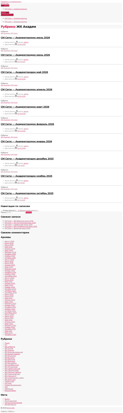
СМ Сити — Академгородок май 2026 (24, 72)
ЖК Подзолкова (11, 367)
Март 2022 (9, 324)
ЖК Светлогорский (12, 369)
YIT (6, 345)
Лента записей (11, 401)
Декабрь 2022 (10, 307)
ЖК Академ (5, 33)
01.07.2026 (21, 62)
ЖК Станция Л (10, 376)
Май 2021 (8, 331)
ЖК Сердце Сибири (13, 372)
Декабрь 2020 (10, 335)
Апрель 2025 (10, 265)
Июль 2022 (9, 316)
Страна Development (13, 385)
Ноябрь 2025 (10, 256)
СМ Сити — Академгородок (16, 9)
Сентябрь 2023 (11, 292)
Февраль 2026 (10, 252)
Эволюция (9, 389)
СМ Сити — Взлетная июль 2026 (17, 228)
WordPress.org (10, 404)
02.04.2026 (21, 114)
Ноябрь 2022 (10, 309)
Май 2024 (8, 282)
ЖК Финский (10, 380)
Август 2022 (9, 314)
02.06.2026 (21, 79)
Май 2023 (8, 298)
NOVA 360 (5, 3)
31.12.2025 (21, 165)
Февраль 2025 (10, 269)
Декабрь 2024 (10, 272)
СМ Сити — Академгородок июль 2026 (25, 37)
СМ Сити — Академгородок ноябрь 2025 (26, 176)
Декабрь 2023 (10, 289)
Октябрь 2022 (10, 311)
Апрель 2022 (10, 322)
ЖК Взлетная (10, 359)
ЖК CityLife (9, 348)
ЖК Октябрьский (12, 365)
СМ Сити (14, 33)
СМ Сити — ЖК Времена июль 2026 (19, 221)
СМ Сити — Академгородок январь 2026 (26, 141)
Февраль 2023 (10, 303)
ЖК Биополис (10, 356)
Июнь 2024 (9, 280)
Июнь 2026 (9, 245)
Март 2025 (9, 267)
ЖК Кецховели (11, 363)
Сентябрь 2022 (11, 313)
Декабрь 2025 (10, 254)
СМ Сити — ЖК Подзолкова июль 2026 (20, 223)
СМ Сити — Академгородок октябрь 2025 (27, 193)
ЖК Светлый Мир (12, 370)
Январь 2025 (10, 271)
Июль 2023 (9, 294)
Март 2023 (9, 302)
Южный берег (10, 391)
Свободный (9, 381)
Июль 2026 (9, 243)
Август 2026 (9, 241)
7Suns (7, 343)
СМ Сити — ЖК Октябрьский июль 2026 (21, 226)
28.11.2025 (21, 183)
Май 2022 (8, 320)
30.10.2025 (21, 200)
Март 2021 (9, 333)
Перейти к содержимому (11, 2)
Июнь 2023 (9, 296)
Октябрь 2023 (10, 291)
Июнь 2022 (9, 318)
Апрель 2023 (10, 300)
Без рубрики (10, 347)
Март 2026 (9, 250)
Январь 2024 (10, 287)
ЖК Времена (10, 361)
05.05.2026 (21, 96)
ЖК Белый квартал (12, 354)
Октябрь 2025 (10, 258)
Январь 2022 (10, 327)
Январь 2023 (10, 305)
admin (26, 42)
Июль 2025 (9, 261)
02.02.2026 (21, 148)
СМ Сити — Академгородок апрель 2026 (26, 89)
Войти (7, 399)
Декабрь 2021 (10, 329)
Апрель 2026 (10, 249)
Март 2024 (9, 285)
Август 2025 (9, 260)
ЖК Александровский (14, 352)
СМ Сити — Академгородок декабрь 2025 (27, 158)
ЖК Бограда (10, 358)
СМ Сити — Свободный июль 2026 (18, 225)
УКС (6, 387)
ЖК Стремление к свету (14, 378)
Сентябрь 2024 (11, 276)
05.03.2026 (21, 131)
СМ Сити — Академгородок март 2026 (25, 106)
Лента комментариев (13, 403)
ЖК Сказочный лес (12, 374)
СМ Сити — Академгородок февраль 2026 (27, 124)
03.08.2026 (21, 44)
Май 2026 (8, 247)
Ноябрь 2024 (10, 274)
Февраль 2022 (10, 325)
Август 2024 (9, 278)
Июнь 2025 (9, 263)
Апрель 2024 (10, 283)
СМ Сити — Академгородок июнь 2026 (25, 55)
